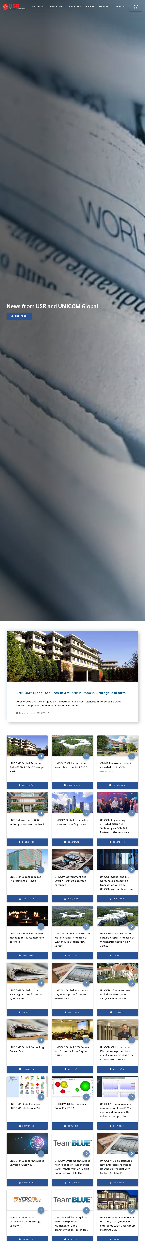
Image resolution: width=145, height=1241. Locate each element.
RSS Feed (21, 316)
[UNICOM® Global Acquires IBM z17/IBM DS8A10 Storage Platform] (72, 632)
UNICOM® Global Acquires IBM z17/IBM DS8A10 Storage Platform (71, 692)
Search (120, 7)
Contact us (136, 6)
